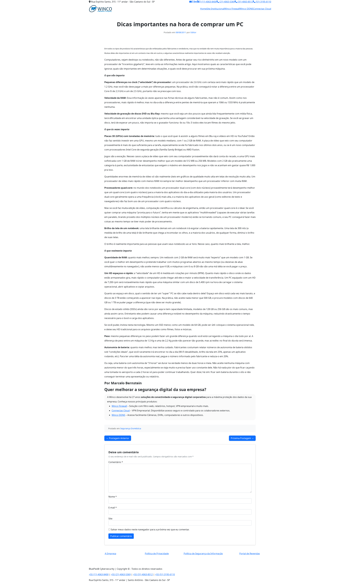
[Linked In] (195, 1)
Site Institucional (215, 8)
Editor (193, 32)
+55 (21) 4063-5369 (121, 574)
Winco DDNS (246, 8)
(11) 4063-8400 (209, 1)
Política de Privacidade (157, 553)
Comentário (115, 462)
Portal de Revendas (249, 553)
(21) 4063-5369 (227, 1)
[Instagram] (193, 1)
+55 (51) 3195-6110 (165, 574)
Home (203, 8)
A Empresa (110, 553)
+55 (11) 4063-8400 (99, 574)
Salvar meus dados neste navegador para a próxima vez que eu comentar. (150, 529)
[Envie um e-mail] (190, 1)
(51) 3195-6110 (263, 1)
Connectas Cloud (262, 8)
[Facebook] (198, 1)
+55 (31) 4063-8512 (143, 574)
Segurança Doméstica (130, 428)
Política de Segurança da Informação (203, 553)
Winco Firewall (232, 8)
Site (110, 518)
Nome (112, 496)
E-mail (112, 507)
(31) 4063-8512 (245, 1)
